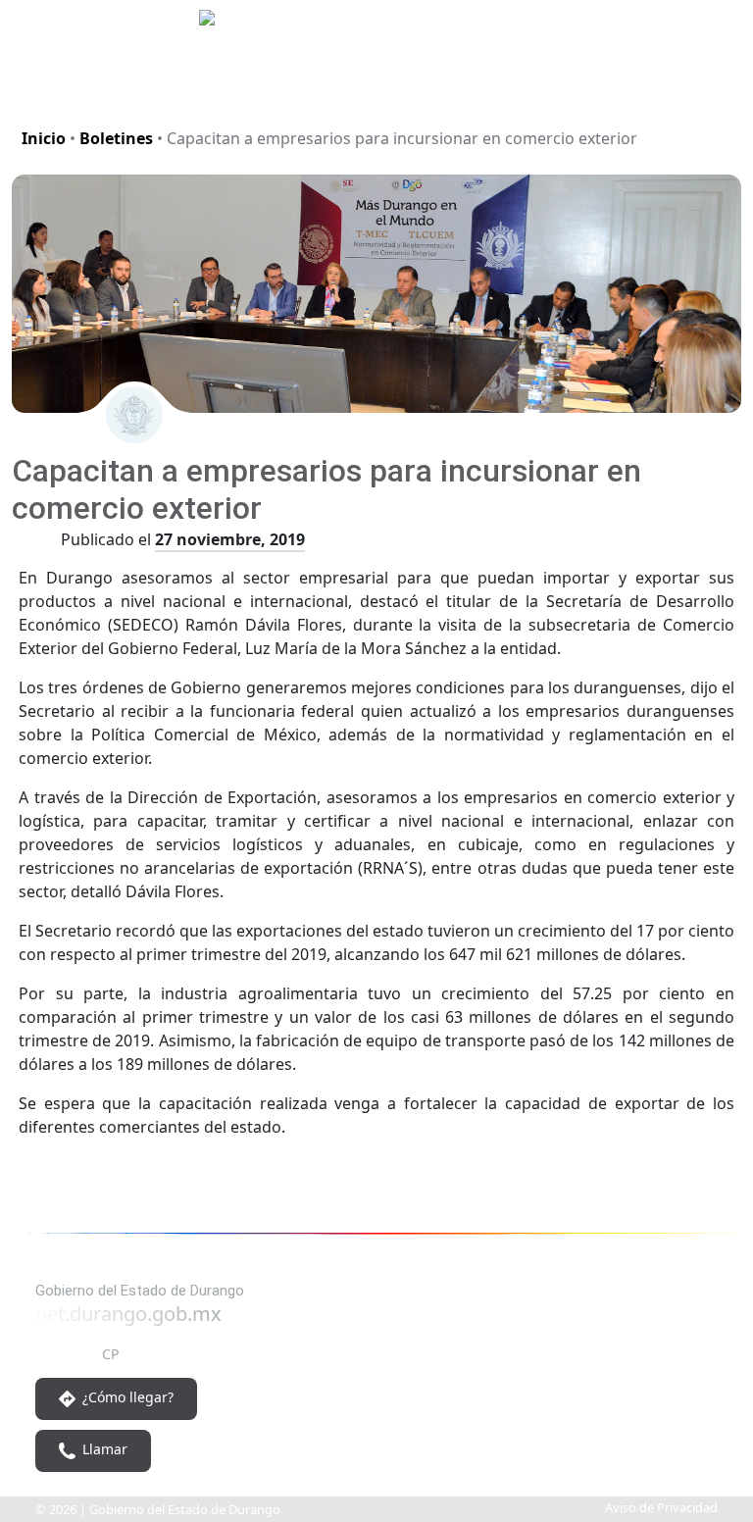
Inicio (44, 138)
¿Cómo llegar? (126, 1397)
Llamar (102, 1449)
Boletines (116, 138)
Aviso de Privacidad (661, 1507)
